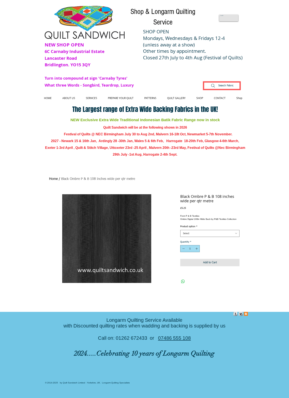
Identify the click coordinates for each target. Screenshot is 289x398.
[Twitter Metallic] (241, 314)
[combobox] (209, 233)
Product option (188, 226)
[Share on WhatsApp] (183, 281)
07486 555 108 (174, 338)
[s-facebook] (235, 314)
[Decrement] (183, 248)
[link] (222, 15)
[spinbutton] (190, 248)
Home (53, 179)
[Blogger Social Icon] (246, 314)
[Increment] (197, 248)
